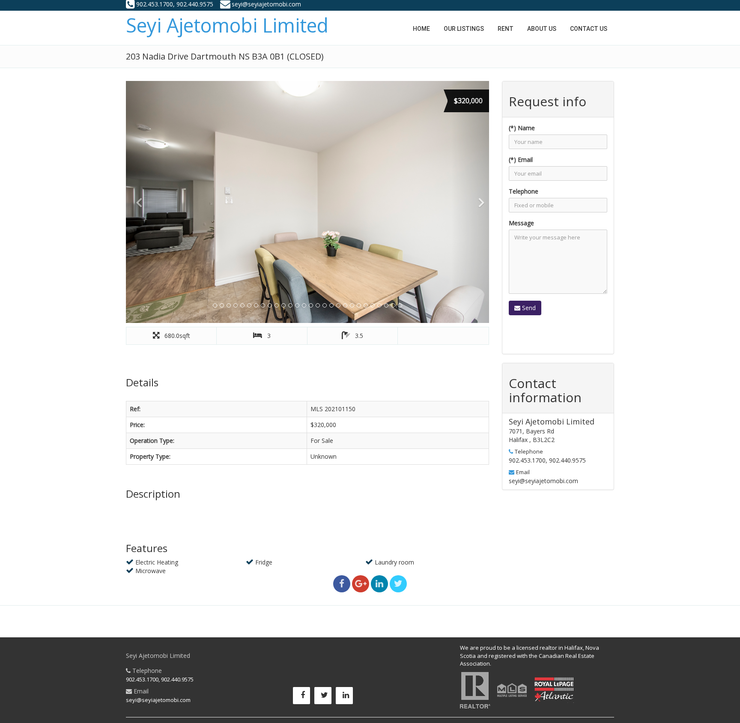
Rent (505, 28)
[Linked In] (346, 697)
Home (421, 28)
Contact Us (588, 28)
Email (525, 159)
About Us (541, 28)
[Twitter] (325, 697)
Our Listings (464, 28)
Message (521, 223)
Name (526, 128)
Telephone (523, 191)
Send (528, 308)
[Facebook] (303, 697)
